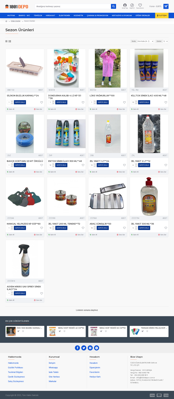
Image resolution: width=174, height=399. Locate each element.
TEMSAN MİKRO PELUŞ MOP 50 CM (154, 328)
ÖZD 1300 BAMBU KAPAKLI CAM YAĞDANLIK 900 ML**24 (30, 328)
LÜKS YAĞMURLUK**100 (102, 95)
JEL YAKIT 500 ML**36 (142, 224)
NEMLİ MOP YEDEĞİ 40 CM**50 (71, 328)
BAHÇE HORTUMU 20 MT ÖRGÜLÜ (25, 161)
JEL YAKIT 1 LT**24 (99, 161)
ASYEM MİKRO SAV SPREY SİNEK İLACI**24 (24, 288)
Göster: (159, 41)
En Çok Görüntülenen (17, 321)
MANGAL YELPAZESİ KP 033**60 (24, 224)
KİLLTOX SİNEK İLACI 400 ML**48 (148, 95)
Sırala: (134, 41)
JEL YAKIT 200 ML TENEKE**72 (64, 224)
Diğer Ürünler (15, 21)
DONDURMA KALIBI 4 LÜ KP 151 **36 (64, 97)
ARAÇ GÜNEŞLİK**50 (100, 224)
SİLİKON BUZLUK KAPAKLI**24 (23, 95)
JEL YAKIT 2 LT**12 (140, 161)
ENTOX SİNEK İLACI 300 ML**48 (65, 161)
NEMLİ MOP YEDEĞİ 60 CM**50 (112, 328)
